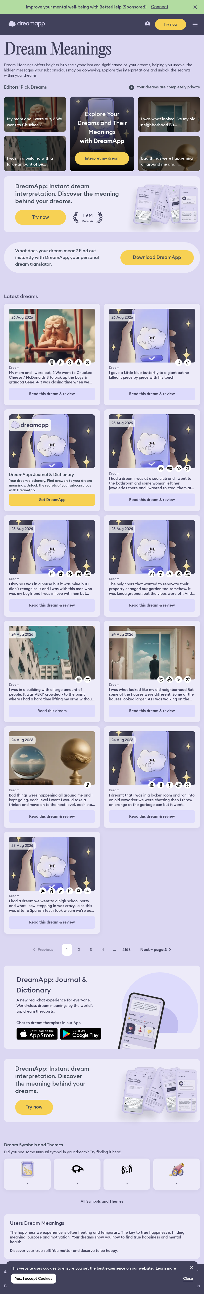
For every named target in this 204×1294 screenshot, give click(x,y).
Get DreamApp (52, 499)
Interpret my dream (102, 158)
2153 (126, 949)
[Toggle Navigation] (195, 24)
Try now (171, 24)
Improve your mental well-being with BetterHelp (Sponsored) (86, 7)
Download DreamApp (157, 257)
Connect (159, 6)
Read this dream (52, 710)
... (114, 949)
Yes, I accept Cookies (33, 1278)
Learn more (166, 1268)
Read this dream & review (52, 393)
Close (188, 1278)
